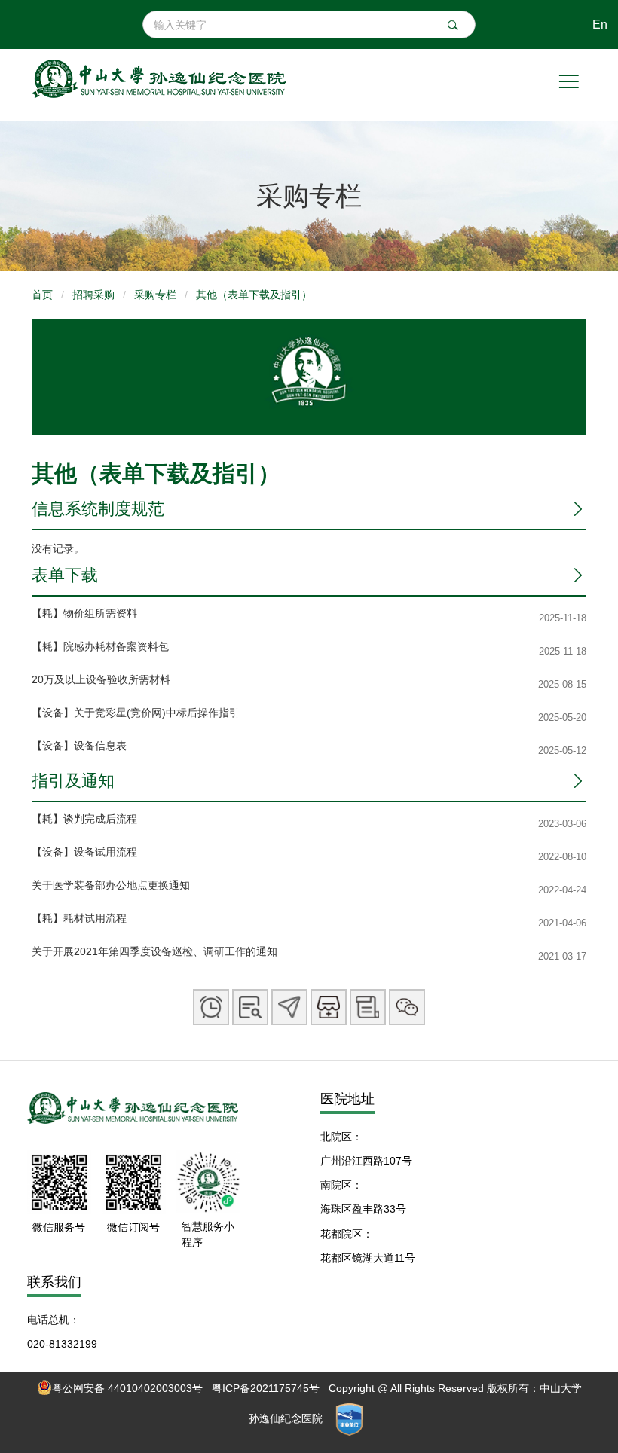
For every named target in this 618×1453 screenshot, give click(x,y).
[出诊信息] (211, 1007)
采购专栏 (155, 294)
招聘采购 (93, 294)
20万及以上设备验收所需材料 (101, 679)
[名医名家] (328, 1007)
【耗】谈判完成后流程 (84, 819)
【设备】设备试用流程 (84, 852)
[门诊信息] (250, 1007)
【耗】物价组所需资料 (84, 613)
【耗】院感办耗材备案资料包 (100, 646)
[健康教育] (367, 1007)
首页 (42, 294)
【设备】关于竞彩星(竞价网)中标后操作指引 (136, 713)
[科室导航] (289, 1007)
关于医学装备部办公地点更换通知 (111, 885)
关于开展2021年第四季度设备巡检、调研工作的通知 (154, 951)
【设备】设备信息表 (79, 746)
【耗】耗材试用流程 (79, 918)
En (599, 23)
